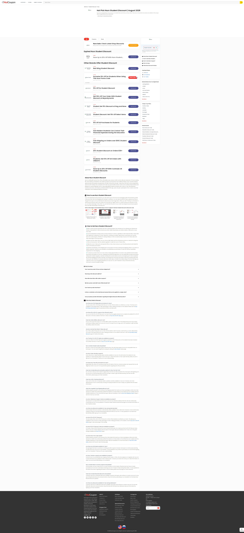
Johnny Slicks (145, 92)
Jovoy (143, 88)
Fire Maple (144, 112)
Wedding (132, 517)
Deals (102, 39)
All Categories (102, 515)
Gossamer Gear (145, 114)
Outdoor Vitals (145, 106)
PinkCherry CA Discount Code (148, 140)
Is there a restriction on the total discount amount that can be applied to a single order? (106, 292)
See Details (87, 82)
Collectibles (133, 515)
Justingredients (145, 84)
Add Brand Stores (103, 511)
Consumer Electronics (135, 505)
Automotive (133, 496)
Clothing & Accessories (135, 504)
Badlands (144, 116)
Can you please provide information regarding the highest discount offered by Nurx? (105, 296)
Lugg (143, 118)
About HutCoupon (103, 496)
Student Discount (92, 6)
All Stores (101, 513)
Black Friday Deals (119, 496)
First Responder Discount (120, 516)
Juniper (144, 86)
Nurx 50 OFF (99, 431)
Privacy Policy (102, 500)
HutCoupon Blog (103, 502)
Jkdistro (144, 94)
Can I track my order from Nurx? (92, 287)
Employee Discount (119, 515)
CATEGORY (23, 2)
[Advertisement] (122, 27)
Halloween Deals (118, 500)
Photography (133, 509)
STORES (30, 2)
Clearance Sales (118, 507)
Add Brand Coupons (103, 509)
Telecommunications (135, 513)
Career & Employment (135, 511)
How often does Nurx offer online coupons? (95, 278)
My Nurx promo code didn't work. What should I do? (97, 283)
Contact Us (101, 498)
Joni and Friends (146, 90)
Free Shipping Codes (119, 505)
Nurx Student (118, 349)
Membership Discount (120, 518)
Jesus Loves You (146, 96)
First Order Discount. (119, 520)
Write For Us (102, 504)
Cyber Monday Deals (119, 498)
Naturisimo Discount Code (148, 129)
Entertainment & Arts (135, 507)
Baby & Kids (132, 498)
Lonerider (144, 110)
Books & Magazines (134, 502)
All (86, 39)
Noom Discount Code (147, 127)
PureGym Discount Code (147, 136)
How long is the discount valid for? (93, 273)
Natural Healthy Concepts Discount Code (151, 132)
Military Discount (118, 513)
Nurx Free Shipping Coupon (128, 393)
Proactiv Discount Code (147, 138)
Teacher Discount (119, 511)
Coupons (94, 39)
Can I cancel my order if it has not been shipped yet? (97, 269)
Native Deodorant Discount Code (149, 134)
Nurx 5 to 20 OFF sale (107, 341)
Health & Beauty (134, 500)
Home (86, 6)
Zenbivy (144, 108)
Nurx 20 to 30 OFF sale (115, 315)
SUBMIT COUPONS (38, 2)
